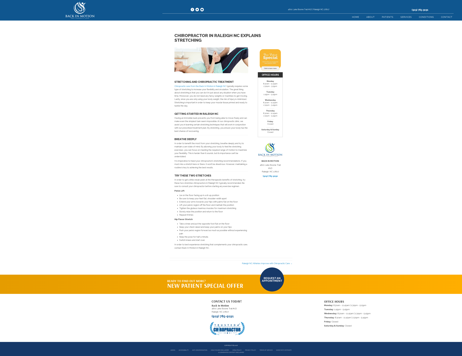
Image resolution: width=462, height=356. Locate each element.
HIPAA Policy (237, 350)
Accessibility (184, 350)
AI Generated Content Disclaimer (231, 352)
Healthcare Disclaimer (220, 350)
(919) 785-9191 (420, 9)
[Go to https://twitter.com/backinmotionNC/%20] (197, 10)
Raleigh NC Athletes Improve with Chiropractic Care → (267, 263)
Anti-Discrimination (199, 350)
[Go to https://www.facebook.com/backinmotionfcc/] (192, 10)
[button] (272, 279)
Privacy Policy (250, 350)
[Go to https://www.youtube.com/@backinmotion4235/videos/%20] (202, 10)
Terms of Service (266, 350)
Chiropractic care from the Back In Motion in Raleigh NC (200, 86)
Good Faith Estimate (284, 350)
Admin (172, 350)
